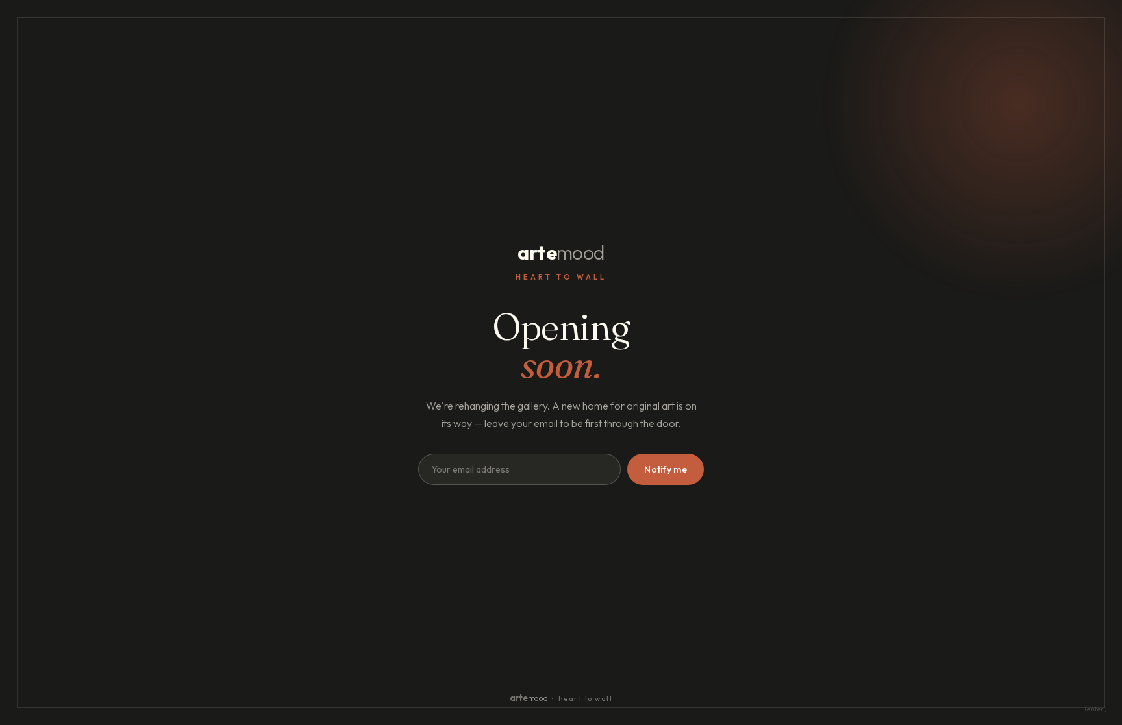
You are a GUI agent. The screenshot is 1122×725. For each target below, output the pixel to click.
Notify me (665, 469)
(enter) (1096, 709)
